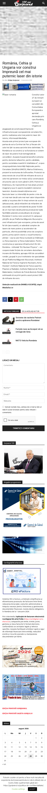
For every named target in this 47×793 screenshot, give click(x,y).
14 (31, 747)
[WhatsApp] (21, 299)
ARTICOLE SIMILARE (11, 311)
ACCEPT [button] (32, 789)
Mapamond (6, 323)
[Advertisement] (23, 31)
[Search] (43, 3)
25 (12, 756)
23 (42, 751)
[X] (10, 299)
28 (31, 756)
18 (12, 751)
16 (42, 747)
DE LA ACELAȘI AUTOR (30, 311)
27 (26, 756)
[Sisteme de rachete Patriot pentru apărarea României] (8, 320)
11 (12, 747)
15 (36, 747)
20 (26, 751)
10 (5, 747)
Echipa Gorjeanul (13, 80)
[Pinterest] (15, 299)
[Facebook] (4, 299)
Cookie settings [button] (18, 789)
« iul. (4, 764)
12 (19, 747)
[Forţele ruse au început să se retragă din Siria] (8, 331)
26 (19, 756)
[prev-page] (3, 352)
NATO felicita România (26, 340)
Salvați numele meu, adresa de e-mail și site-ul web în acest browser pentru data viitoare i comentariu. (21, 409)
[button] (4, 3)
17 (5, 751)
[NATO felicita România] (8, 341)
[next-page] (7, 352)
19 (19, 751)
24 (5, 756)
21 (31, 751)
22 (36, 751)
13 (26, 747)
